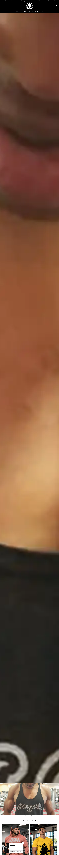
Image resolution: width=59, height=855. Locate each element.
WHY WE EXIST (38, 11)
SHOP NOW (29, 798)
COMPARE (31, 11)
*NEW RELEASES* (29, 820)
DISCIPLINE (23, 11)
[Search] (53, 5)
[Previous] (2, 799)
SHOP (17, 11)
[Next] (57, 799)
